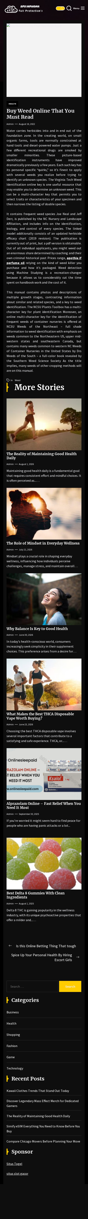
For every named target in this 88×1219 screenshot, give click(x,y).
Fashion (12, 1046)
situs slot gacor (17, 1173)
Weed (17, 380)
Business (13, 1012)
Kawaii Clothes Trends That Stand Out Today (38, 1091)
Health (12, 103)
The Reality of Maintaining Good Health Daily (42, 456)
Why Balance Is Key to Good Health (37, 629)
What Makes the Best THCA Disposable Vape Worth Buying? (40, 716)
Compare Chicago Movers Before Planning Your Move (43, 1141)
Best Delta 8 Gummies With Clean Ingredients (36, 895)
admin (10, 123)
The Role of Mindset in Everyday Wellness (43, 543)
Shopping (13, 1035)
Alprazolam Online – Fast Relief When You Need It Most (44, 805)
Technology (15, 1068)
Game (11, 1057)
